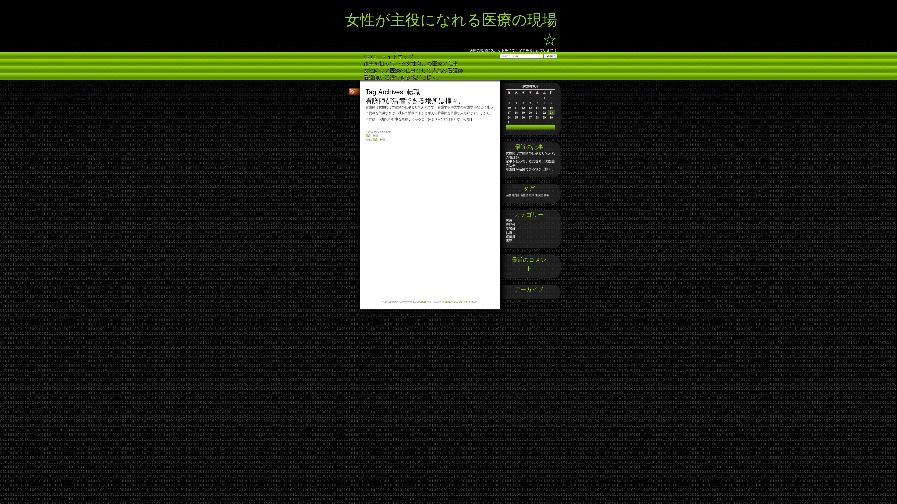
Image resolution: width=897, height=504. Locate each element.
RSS (353, 91)
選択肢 (539, 195)
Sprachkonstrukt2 (456, 302)
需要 (546, 195)
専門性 (516, 195)
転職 (375, 135)
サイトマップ (397, 55)
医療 (368, 135)
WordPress (424, 302)
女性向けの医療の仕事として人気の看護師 (413, 69)
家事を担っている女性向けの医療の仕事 (411, 63)
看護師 (524, 195)
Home (370, 55)
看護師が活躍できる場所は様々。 (403, 77)
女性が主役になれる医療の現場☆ (451, 28)
